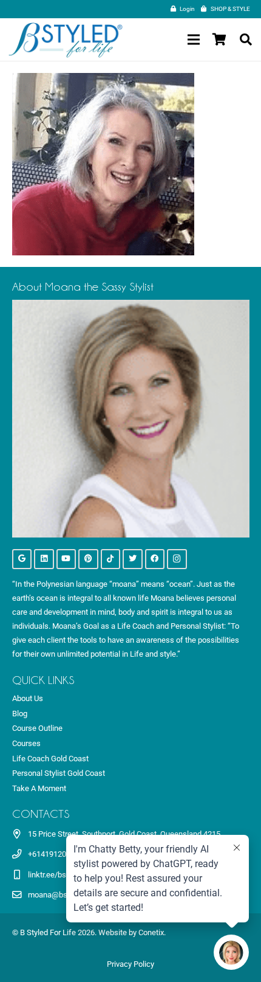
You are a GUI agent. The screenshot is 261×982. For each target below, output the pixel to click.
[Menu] (193, 39)
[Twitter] (133, 559)
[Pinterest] (88, 559)
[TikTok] (111, 559)
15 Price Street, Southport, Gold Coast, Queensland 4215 (124, 834)
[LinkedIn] (44, 559)
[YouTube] (66, 559)
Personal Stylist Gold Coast (58, 773)
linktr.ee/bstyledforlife (65, 874)
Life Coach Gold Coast (50, 758)
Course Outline (37, 728)
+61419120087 (53, 854)
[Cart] (219, 39)
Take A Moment (39, 788)
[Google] (22, 559)
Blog (19, 713)
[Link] (65, 40)
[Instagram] (177, 559)
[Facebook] (155, 559)
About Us (27, 698)
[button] (245, 39)
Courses (26, 743)
